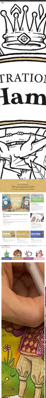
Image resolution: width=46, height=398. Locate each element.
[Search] (40, 3)
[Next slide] (45, 367)
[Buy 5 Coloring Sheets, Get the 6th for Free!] (9, 237)
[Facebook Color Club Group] (37, 221)
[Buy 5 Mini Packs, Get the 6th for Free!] (37, 237)
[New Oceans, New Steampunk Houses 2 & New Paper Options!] (16, 212)
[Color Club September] (37, 203)
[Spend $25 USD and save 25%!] (23, 237)
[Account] (42, 3)
